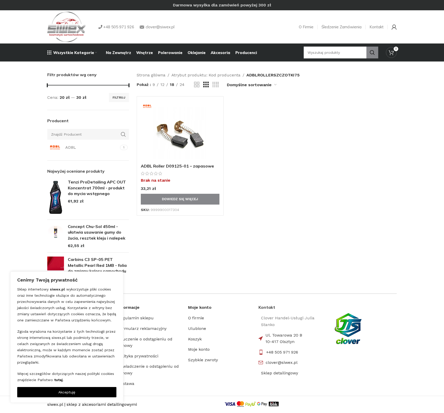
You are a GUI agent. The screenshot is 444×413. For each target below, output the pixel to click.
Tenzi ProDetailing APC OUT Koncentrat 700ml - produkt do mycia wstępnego (97, 187)
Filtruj (119, 97)
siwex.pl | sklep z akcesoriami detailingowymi (92, 404)
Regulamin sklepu (136, 317)
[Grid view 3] (206, 85)
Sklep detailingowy (279, 373)
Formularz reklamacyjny (142, 328)
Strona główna (151, 75)
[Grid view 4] (215, 85)
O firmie (196, 317)
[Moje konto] (394, 27)
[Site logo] (66, 26)
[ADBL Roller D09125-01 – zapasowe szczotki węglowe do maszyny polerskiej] (180, 130)
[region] (66, 337)
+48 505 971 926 (282, 352)
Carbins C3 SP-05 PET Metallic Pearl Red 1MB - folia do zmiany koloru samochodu (97, 265)
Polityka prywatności (138, 356)
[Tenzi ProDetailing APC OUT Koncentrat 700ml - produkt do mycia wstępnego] (55, 197)
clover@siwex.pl (282, 362)
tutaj (58, 380)
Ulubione (197, 328)
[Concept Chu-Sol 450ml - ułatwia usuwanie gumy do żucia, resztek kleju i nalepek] (55, 236)
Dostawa (126, 383)
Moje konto (199, 349)
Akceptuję (66, 392)
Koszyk (195, 339)
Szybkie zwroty (203, 359)
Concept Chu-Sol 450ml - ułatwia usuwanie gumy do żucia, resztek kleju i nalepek (96, 232)
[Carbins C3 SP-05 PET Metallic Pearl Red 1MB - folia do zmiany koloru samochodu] (55, 269)
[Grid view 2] (197, 85)
